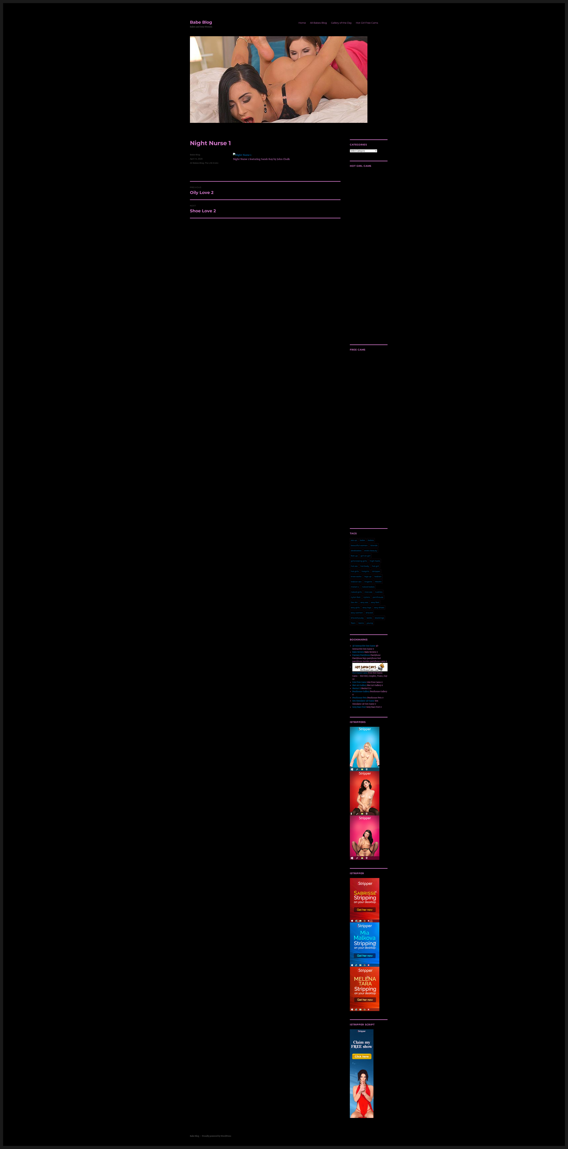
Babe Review (358, 652)
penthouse (378, 597)
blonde (374, 545)
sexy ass (364, 602)
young (370, 623)
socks (369, 618)
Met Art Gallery (359, 685)
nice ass (368, 592)
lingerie (368, 581)
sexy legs (367, 607)
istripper (376, 571)
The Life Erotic (211, 163)
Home (302, 22)
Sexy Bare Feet (359, 707)
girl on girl (366, 556)
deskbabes (356, 550)
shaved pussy (357, 618)
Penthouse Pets (359, 697)
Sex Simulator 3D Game (363, 701)
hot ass (354, 566)
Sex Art (354, 602)
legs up (367, 576)
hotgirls (365, 571)
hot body (364, 566)
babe (362, 540)
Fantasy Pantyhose (361, 655)
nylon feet (355, 597)
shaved (369, 612)
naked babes (368, 587)
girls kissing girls (359, 561)
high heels (375, 561)
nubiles (378, 592)
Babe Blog (201, 22)
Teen (353, 623)
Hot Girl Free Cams (367, 22)
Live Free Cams (359, 682)
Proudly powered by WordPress (216, 1136)
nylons (366, 597)
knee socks (356, 576)
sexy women (357, 612)
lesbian (377, 576)
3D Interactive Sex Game (363, 646)
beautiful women (359, 545)
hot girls (355, 571)
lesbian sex (356, 581)
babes (371, 540)
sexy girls (355, 607)
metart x (355, 587)
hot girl (375, 566)
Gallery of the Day (341, 22)
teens (361, 623)
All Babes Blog (318, 22)
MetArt (378, 581)
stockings (379, 618)
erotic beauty (370, 550)
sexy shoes (379, 607)
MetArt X (356, 688)
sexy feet (375, 602)
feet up (354, 556)
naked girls (356, 592)
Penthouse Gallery (360, 691)
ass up (354, 540)
